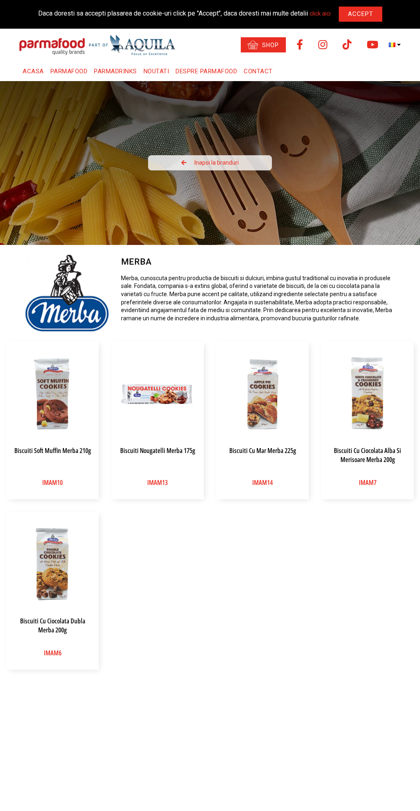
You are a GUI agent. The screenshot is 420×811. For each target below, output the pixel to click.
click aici (320, 13)
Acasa (33, 71)
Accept (360, 14)
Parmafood (69, 71)
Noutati (156, 71)
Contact (258, 71)
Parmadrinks (115, 71)
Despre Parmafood (206, 71)
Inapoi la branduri (216, 162)
